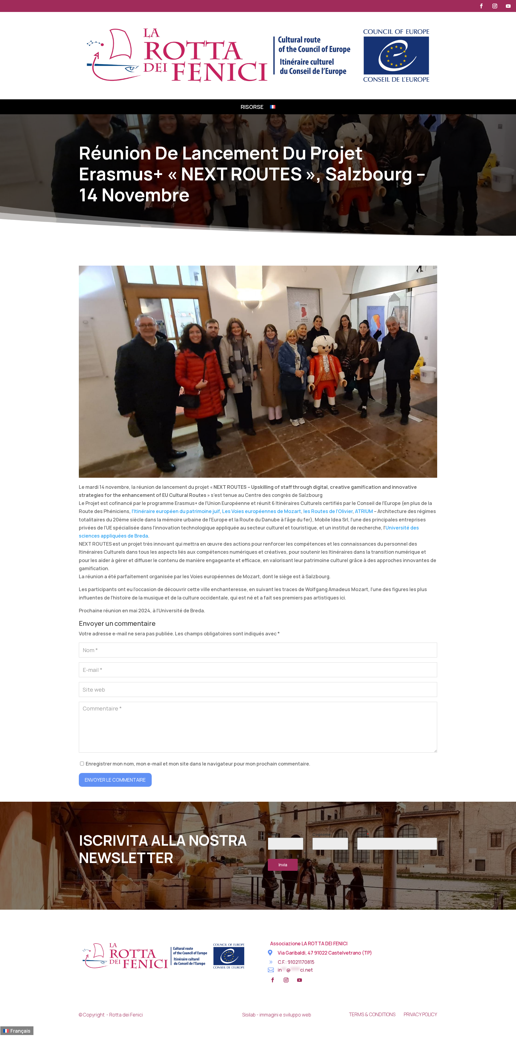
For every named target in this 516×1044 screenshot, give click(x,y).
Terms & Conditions (372, 1014)
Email (363, 834)
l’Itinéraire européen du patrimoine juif (176, 511)
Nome (273, 834)
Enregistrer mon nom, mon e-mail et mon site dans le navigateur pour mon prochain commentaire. (198, 763)
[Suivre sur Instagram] (495, 6)
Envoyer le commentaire (115, 780)
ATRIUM (364, 511)
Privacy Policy (420, 1014)
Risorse (252, 107)
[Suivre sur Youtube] (508, 6)
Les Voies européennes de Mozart (261, 511)
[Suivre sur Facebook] (481, 6)
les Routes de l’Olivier (328, 511)
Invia (283, 865)
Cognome (321, 834)
